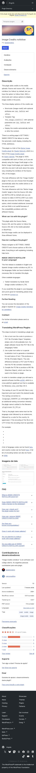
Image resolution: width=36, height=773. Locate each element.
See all (31, 653)
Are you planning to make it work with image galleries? (11, 537)
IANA (5, 456)
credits (26, 612)
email (6, 322)
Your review (6, 653)
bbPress (6, 735)
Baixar (5, 48)
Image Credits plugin (17, 154)
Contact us (14, 295)
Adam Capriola (9, 157)
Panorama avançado (9, 621)
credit (21, 612)
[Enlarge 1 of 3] (15, 467)
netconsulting (10, 576)
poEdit (22, 380)
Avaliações (7, 60)
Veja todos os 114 (28, 608)
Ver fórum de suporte (9, 668)
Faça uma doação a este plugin (13, 685)
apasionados (9, 43)
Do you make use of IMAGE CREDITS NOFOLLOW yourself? (13, 545)
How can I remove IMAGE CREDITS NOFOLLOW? (11, 517)
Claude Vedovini (19, 151)
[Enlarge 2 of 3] (31, 467)
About (4, 696)
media (31, 616)
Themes (22, 700)
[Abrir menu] (33, 3)
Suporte (6, 75)
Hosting (4, 703)
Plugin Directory (7, 8)
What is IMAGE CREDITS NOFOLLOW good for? (11, 496)
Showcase (22, 696)
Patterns (22, 706)
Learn (4, 712)
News (4, 700)
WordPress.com (8, 729)
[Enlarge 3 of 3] (31, 474)
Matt (4, 732)
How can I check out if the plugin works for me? (10, 510)
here (30, 447)
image (31, 612)
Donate (22, 719)
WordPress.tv (7, 722)
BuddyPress (7, 739)
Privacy (4, 706)
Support (4, 716)
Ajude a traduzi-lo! (20, 15)
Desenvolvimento (10, 70)
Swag (22, 722)
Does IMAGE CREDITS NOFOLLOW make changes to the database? (14, 503)
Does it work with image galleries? (14, 531)
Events (21, 716)
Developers (6, 719)
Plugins (21, 703)
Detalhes (7, 55)
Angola (8, 747)
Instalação (7, 65)
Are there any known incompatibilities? (10, 524)
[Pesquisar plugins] (22, 21)
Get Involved (23, 712)
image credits (24, 616)
